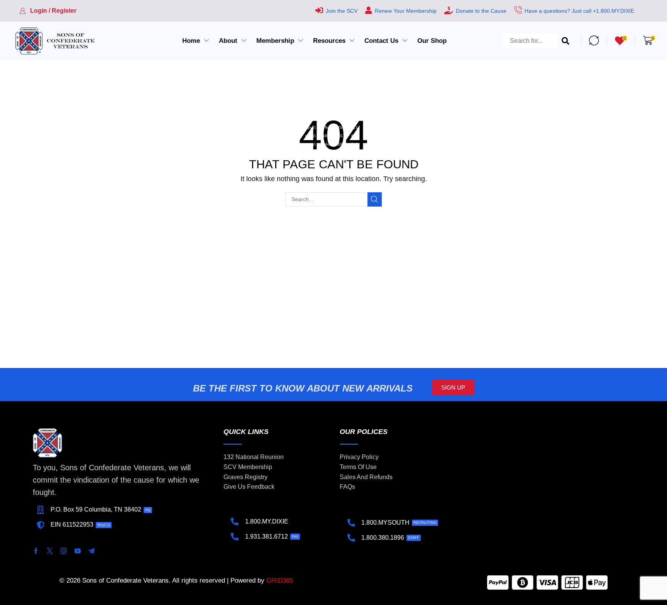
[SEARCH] (374, 199)
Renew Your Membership (406, 11)
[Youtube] (77, 551)
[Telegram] (91, 551)
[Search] (565, 41)
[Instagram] (64, 551)
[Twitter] (50, 551)
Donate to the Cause (481, 11)
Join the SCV (341, 11)
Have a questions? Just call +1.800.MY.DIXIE (579, 11)
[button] (47, 11)
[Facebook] (36, 551)
